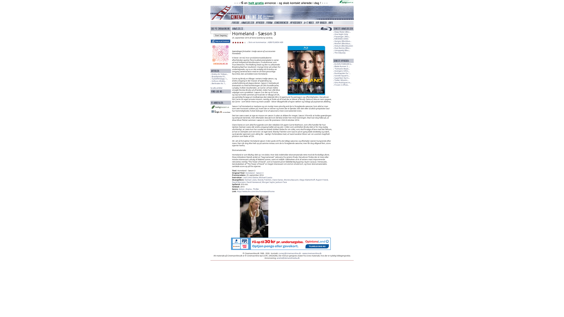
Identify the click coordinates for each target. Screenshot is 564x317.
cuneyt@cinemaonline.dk (290, 253)
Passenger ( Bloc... (342, 36)
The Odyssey (340, 52)
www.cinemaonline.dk (312, 253)
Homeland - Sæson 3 (254, 173)
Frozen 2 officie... (341, 85)
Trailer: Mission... (341, 80)
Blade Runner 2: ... (342, 66)
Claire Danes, (278, 179)
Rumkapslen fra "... (342, 73)
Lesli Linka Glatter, (251, 177)
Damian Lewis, (251, 179)
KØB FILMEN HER (275, 42)
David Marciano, (239, 182)
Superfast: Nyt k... (342, 78)
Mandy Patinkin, (265, 179)
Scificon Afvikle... (219, 81)
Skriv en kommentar (257, 42)
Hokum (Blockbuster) (343, 45)
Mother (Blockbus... (342, 43)
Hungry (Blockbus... (342, 41)
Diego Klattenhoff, (307, 179)
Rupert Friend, (322, 179)
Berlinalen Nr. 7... (219, 83)
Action (241, 189)
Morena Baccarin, (291, 179)
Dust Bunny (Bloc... (342, 48)
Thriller (256, 189)
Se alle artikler (216, 88)
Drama (249, 189)
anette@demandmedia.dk (288, 258)
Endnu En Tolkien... (220, 74)
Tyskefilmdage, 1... (220, 78)
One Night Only (341, 34)
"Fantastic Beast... (342, 68)
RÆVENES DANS (341, 38)
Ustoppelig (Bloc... (342, 50)
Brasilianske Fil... (219, 76)
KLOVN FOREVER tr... (343, 64)
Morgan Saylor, (269, 182)
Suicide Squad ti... (342, 75)
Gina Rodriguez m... (342, 82)
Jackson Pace (281, 182)
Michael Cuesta (265, 177)
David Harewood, (254, 182)
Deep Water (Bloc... (342, 32)
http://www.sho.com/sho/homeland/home (256, 191)
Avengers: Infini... (341, 71)
